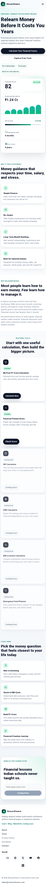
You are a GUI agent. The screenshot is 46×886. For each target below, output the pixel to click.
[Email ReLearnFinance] (7, 858)
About (4, 830)
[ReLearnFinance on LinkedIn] (23, 865)
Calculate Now (11, 396)
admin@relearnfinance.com (13, 882)
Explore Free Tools (23, 58)
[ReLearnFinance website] (15, 858)
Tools (4, 834)
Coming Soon (11, 487)
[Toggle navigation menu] (42, 4)
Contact (5, 846)
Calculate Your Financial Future (23, 51)
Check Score (11, 441)
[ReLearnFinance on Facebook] (38, 858)
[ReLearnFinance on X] (23, 858)
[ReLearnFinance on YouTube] (30, 858)
